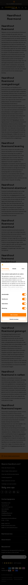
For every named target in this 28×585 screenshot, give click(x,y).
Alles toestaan (14, 314)
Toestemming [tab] (5, 268)
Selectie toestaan (14, 319)
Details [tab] (14, 268)
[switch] (24, 299)
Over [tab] (23, 268)
